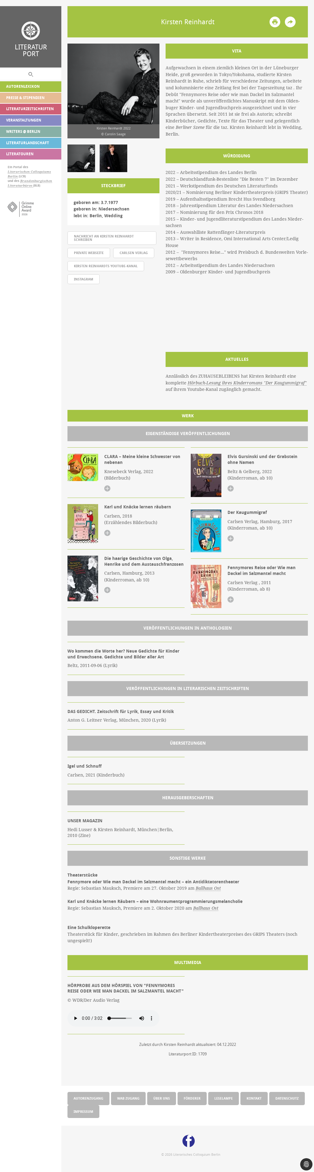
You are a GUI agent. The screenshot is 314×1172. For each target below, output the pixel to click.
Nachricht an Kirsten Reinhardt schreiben (104, 238)
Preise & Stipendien (25, 97)
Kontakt (254, 1098)
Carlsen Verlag (134, 252)
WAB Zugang (128, 1098)
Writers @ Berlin (23, 131)
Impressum (83, 1111)
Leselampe (223, 1098)
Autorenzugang (88, 1098)
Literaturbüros (20, 185)
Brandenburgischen (36, 181)
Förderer (192, 1098)
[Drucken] (275, 22)
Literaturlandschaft (27, 142)
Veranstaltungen (23, 120)
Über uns (161, 1098)
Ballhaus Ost (208, 888)
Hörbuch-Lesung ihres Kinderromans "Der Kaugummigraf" (247, 382)
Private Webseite (89, 252)
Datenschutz (287, 1098)
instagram (83, 279)
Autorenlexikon (23, 86)
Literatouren (19, 153)
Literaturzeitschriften (30, 108)
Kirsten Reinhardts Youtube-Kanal (106, 266)
